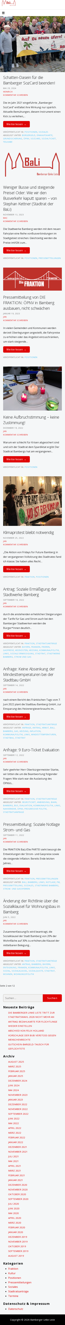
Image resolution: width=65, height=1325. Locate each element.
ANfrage (26, 727)
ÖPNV (26, 138)
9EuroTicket (29, 802)
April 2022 (14, 1128)
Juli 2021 (13, 1156)
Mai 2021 (13, 1161)
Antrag (36, 727)
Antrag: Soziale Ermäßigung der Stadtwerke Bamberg (30, 591)
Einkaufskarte (45, 135)
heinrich (8, 91)
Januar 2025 (15, 1075)
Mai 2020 (13, 1213)
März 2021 (14, 1170)
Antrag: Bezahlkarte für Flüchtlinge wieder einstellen (32, 1023)
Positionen (31, 132)
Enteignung (10, 967)
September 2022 (18, 1113)
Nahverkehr (9, 808)
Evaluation (26, 805)
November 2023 (18, 1094)
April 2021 (14, 1165)
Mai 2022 (13, 1123)
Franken (35, 647)
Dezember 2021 (17, 1146)
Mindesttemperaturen (43, 734)
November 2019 (18, 1241)
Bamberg (8, 731)
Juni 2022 (13, 1118)
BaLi (52, 727)
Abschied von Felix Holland (26, 1030)
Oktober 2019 (17, 1246)
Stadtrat (40, 653)
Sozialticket (49, 138)
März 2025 (14, 1066)
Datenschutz (15, 1309)
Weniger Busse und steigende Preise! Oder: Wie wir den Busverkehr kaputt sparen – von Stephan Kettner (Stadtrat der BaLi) (30, 198)
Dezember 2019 (17, 1236)
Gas (16, 731)
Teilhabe (7, 142)
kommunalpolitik (49, 650)
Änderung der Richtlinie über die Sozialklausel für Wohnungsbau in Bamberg (31, 906)
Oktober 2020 (17, 1194)
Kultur (12, 1273)
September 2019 (18, 1251)
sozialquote (36, 971)
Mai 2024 (13, 1090)
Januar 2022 (15, 1142)
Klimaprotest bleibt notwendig (28, 532)
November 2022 (18, 1109)
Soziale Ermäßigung (22, 653)
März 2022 (14, 1132)
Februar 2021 (16, 1175)
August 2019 (16, 1255)
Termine (13, 1296)
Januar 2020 (15, 1232)
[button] (6, 13)
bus (16, 805)
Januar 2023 (15, 1099)
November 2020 (18, 1189)
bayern (26, 647)
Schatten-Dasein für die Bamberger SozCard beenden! (29, 80)
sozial (6, 971)
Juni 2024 (13, 1085)
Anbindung (43, 802)
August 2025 (16, 1061)
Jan (5, 317)
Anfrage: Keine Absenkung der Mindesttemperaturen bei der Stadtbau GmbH (29, 674)
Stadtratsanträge (46, 643)
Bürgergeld (28, 135)
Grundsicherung (12, 138)
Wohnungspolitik (24, 974)
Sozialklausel (19, 971)
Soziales (43, 132)
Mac (5, 218)
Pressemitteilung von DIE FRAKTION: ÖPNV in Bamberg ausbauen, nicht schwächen (28, 302)
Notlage (51, 882)
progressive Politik (35, 808)
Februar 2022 (16, 1137)
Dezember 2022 (17, 1104)
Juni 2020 (13, 1208)
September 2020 (18, 1199)
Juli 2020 (13, 1203)
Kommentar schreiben (15, 95)
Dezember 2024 (17, 1080)
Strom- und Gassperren (16, 888)
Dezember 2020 (17, 1184)
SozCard (35, 138)
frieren (46, 647)
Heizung (33, 650)
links (6, 653)
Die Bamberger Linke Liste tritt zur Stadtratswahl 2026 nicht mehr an (31, 1014)
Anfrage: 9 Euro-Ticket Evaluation (31, 749)
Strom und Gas (22, 657)
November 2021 (18, 1151)
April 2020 (14, 1217)
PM (58, 882)
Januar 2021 (15, 1180)
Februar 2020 (16, 1227)
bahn (54, 802)
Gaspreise (8, 650)
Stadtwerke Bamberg (47, 885)
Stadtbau (8, 737)
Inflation (35, 731)
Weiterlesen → (16, 124)
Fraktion (30, 577)
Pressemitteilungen (50, 258)
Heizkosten (21, 650)
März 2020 (14, 1222)
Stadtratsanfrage (13, 812)
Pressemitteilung (13, 885)
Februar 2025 (16, 1071)
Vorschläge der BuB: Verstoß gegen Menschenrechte (32, 1037)
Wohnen (7, 974)
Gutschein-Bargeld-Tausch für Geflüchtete (28, 1046)
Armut (45, 727)
